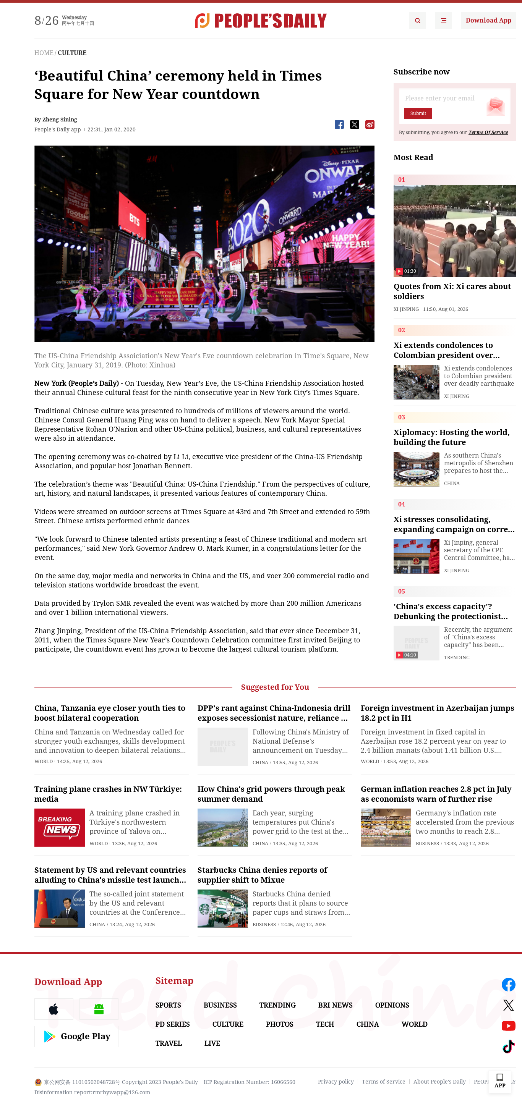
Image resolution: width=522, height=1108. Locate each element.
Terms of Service (383, 1082)
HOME (43, 53)
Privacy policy (336, 1082)
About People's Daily (439, 1082)
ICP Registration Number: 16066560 (249, 1082)
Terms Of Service (488, 132)
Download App (488, 20)
